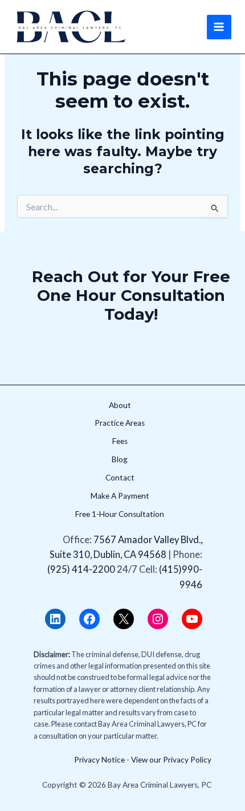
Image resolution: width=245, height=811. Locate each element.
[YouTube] (192, 619)
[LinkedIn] (55, 619)
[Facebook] (89, 619)
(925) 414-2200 (81, 569)
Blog (120, 459)
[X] (123, 619)
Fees (120, 441)
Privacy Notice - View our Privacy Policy (142, 759)
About (120, 405)
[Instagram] (158, 619)
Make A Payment (120, 495)
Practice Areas (120, 422)
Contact (119, 477)
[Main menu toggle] (219, 27)
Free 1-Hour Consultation (119, 514)
